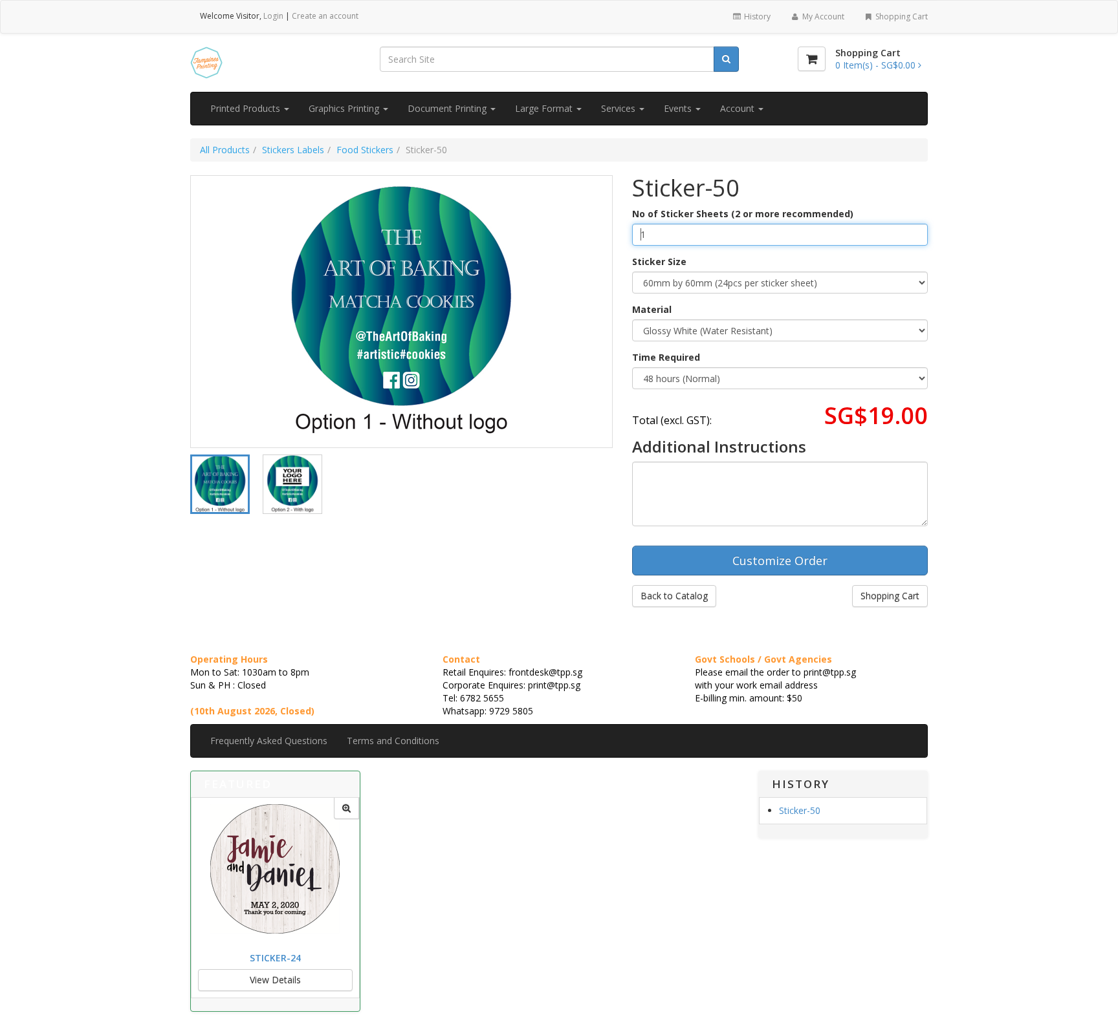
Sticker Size (659, 261)
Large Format (545, 108)
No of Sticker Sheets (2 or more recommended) (742, 214)
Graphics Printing (345, 108)
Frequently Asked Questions (268, 740)
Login (273, 15)
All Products (225, 150)
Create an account (325, 15)
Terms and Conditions (393, 740)
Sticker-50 (799, 810)
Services (619, 108)
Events (679, 108)
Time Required (666, 357)
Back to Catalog (674, 596)
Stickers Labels (293, 150)
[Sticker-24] (346, 808)
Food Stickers (364, 150)
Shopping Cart (900, 16)
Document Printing (448, 108)
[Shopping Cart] (812, 59)
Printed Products (246, 108)
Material (652, 309)
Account (738, 108)
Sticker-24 (275, 958)
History (756, 16)
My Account (822, 16)
